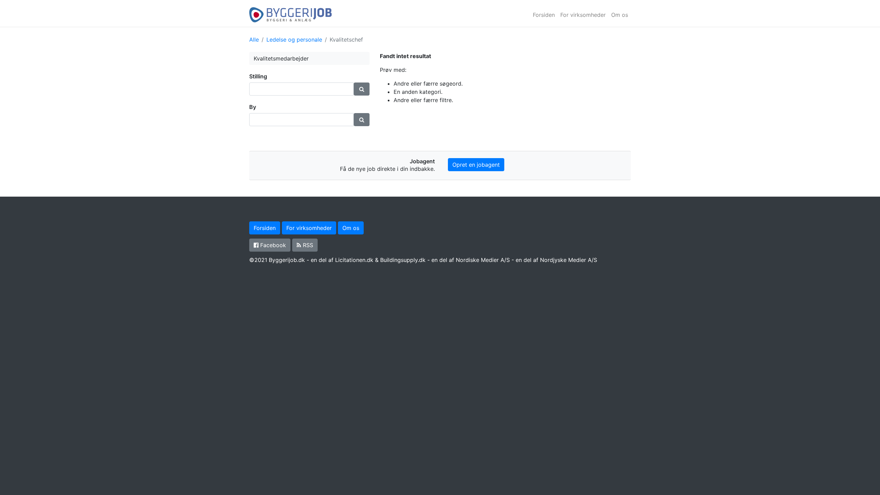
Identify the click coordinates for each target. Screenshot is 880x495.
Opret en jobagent (476, 164)
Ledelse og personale (294, 39)
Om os (619, 14)
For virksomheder (583, 14)
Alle (254, 39)
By (252, 106)
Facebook (272, 245)
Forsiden (544, 14)
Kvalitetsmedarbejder (281, 58)
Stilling (258, 76)
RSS (307, 245)
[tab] (309, 76)
